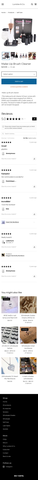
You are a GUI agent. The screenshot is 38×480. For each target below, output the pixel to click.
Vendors (5, 412)
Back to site (7, 456)
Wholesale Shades (9, 415)
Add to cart (19, 81)
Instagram (9, 466)
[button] (25, 119)
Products (11, 12)
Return (5, 443)
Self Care (19, 12)
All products (7, 405)
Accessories (7, 408)
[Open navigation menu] (2, 4)
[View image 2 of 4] (15, 56)
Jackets (5, 429)
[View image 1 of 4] (6, 56)
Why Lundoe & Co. (9, 446)
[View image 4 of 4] (32, 56)
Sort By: (25, 138)
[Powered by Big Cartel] (19, 476)
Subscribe (6, 449)
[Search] (32, 4)
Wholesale (6, 419)
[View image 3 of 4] (23, 56)
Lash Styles (6, 425)
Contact (5, 453)
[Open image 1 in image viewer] (19, 33)
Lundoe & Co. (19, 4)
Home (3, 12)
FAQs (4, 439)
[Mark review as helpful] (34, 158)
